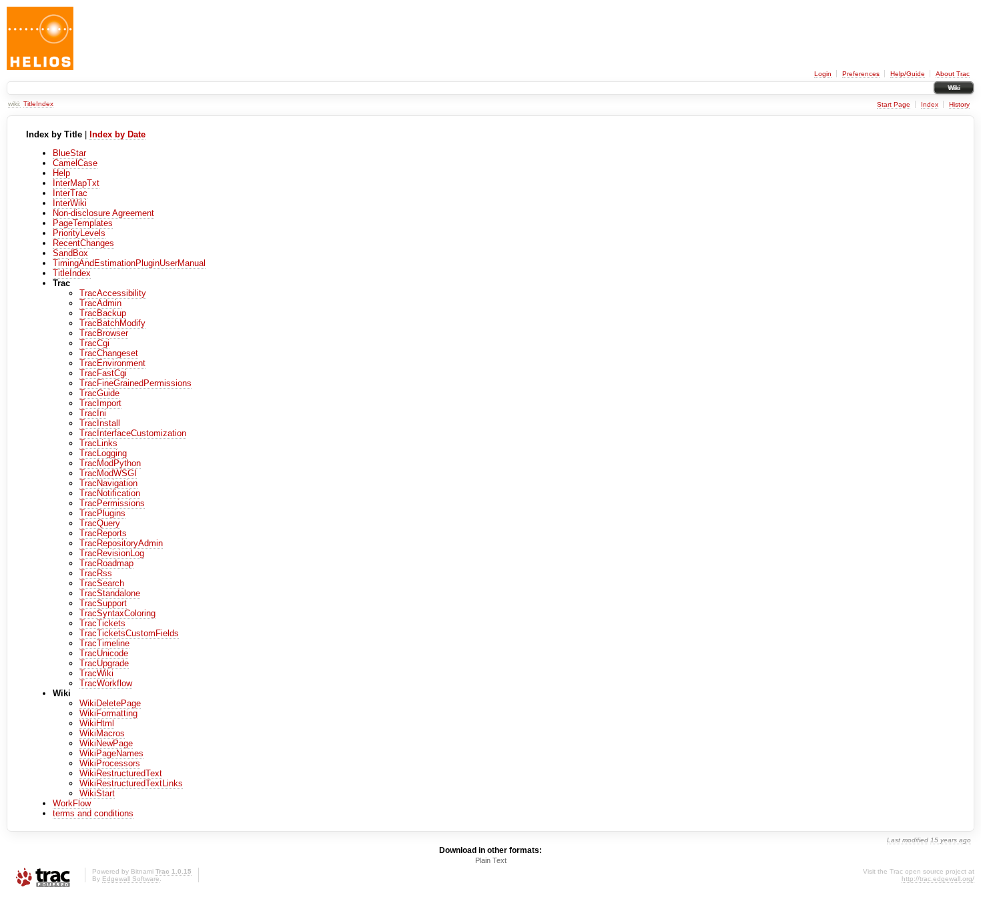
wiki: (14, 103)
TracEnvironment (112, 363)
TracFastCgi (103, 373)
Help (61, 173)
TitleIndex (38, 103)
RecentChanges (83, 243)
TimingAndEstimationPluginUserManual (129, 263)
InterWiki (70, 203)
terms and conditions (93, 813)
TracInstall (99, 423)
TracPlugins (102, 513)
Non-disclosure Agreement (103, 213)
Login (823, 73)
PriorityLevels (79, 233)
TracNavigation (108, 483)
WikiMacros (102, 733)
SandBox (70, 253)
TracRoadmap (106, 563)
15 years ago (950, 840)
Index (929, 104)
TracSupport (103, 603)
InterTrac (70, 193)
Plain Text (491, 860)
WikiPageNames (111, 753)
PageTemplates (83, 223)
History (959, 104)
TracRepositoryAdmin (121, 543)
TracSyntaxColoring (117, 613)
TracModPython (110, 463)
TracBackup (102, 313)
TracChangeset (108, 353)
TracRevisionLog (111, 553)
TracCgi (94, 343)
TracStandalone (109, 593)
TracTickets (102, 623)
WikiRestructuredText (120, 773)
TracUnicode (103, 653)
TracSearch (101, 583)
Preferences (861, 73)
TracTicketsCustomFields (129, 633)
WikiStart (97, 793)
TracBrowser (103, 333)
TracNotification (109, 493)
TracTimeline (104, 643)
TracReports (103, 533)
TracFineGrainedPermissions (135, 383)
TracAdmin (100, 303)
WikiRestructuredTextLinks (131, 783)
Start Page (893, 104)
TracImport (100, 403)
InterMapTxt (76, 183)
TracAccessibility (112, 293)
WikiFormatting (108, 713)
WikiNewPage (106, 743)
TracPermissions (112, 503)
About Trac (953, 73)
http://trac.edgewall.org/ (938, 878)
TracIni (92, 413)
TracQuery (99, 523)
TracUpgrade (104, 663)
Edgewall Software (130, 878)
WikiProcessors (109, 763)
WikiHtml (96, 723)
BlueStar (69, 153)
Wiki (954, 87)
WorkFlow (72, 803)
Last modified (907, 840)
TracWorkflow (105, 683)
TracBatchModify (112, 323)
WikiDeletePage (110, 703)
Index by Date (117, 134)
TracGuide (99, 393)
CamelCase (75, 163)
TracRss (95, 573)
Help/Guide (907, 73)
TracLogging (103, 453)
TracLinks (98, 443)
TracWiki (96, 673)
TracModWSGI (108, 473)
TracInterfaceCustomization (132, 433)
